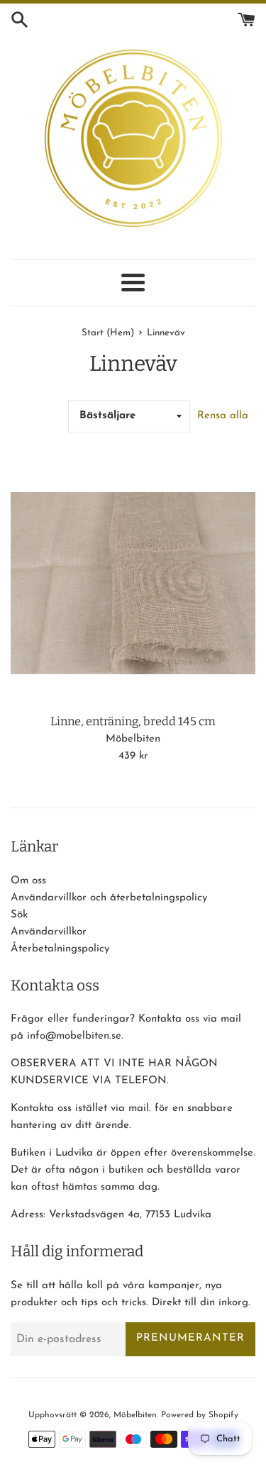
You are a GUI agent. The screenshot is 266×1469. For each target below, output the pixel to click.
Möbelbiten (135, 1415)
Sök (19, 915)
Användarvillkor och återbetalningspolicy (109, 898)
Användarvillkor (49, 932)
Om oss (28, 881)
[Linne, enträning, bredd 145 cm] (133, 583)
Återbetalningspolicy (60, 949)
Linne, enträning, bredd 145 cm (133, 721)
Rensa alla (222, 415)
